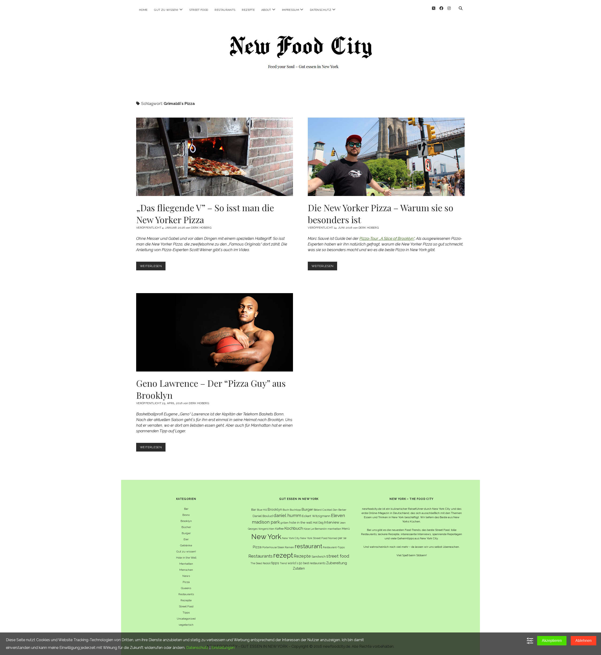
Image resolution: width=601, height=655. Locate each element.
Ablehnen (583, 641)
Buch (286, 509)
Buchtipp (295, 509)
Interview (331, 522)
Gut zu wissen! (166, 9)
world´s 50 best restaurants (306, 563)
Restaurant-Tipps (334, 547)
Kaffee (279, 528)
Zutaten (299, 568)
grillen (285, 522)
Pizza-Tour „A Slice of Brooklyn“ (386, 238)
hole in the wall (300, 522)
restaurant (308, 546)
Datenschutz (320, 9)
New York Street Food (313, 538)
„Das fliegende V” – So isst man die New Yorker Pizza (214, 157)
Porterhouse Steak (273, 547)
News (186, 576)
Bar (186, 508)
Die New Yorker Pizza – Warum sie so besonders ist (386, 157)
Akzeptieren (552, 641)
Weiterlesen (153, 267)
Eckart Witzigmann (316, 516)
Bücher (186, 527)
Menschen (186, 569)
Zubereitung (336, 563)
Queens (186, 588)
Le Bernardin (319, 528)
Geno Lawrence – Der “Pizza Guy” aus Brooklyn (214, 332)
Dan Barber (339, 509)
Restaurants (225, 9)
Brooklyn (186, 521)
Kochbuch (293, 528)
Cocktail (327, 509)
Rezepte (248, 9)
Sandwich (319, 556)
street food (337, 556)
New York (266, 536)
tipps (275, 563)
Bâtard (318, 509)
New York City (291, 538)
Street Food (198, 9)
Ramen (289, 547)
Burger (186, 533)
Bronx (186, 515)
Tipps (186, 612)
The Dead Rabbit (260, 563)
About (266, 9)
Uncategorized (186, 618)
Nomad (332, 538)
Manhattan (186, 563)
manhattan (334, 528)
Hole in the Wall (186, 557)
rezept (283, 555)
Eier (186, 539)
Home (143, 9)
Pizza (186, 582)
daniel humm (287, 515)
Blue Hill (262, 509)
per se (342, 538)
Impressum (290, 9)
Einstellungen (223, 647)
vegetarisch (186, 624)
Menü (346, 528)
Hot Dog (318, 522)
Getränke (186, 545)
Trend (283, 563)
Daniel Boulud (263, 516)
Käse (307, 528)
